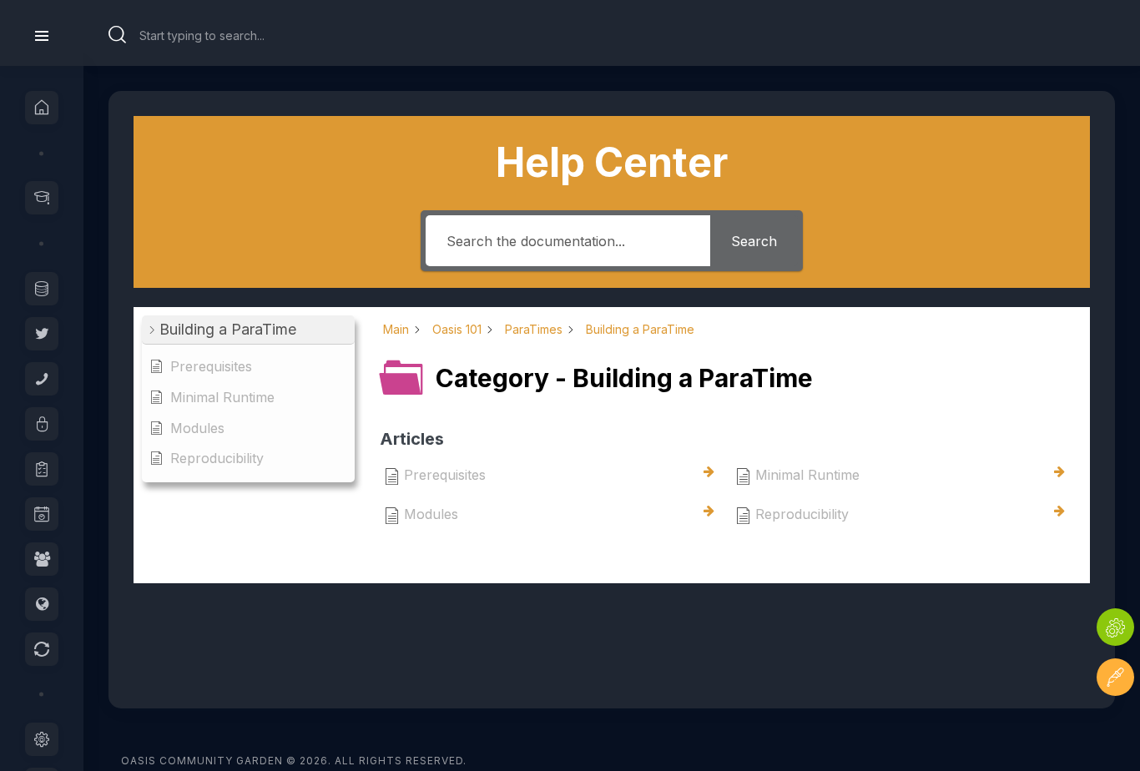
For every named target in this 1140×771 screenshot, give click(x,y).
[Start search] (117, 35)
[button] (248, 330)
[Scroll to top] (1115, 727)
